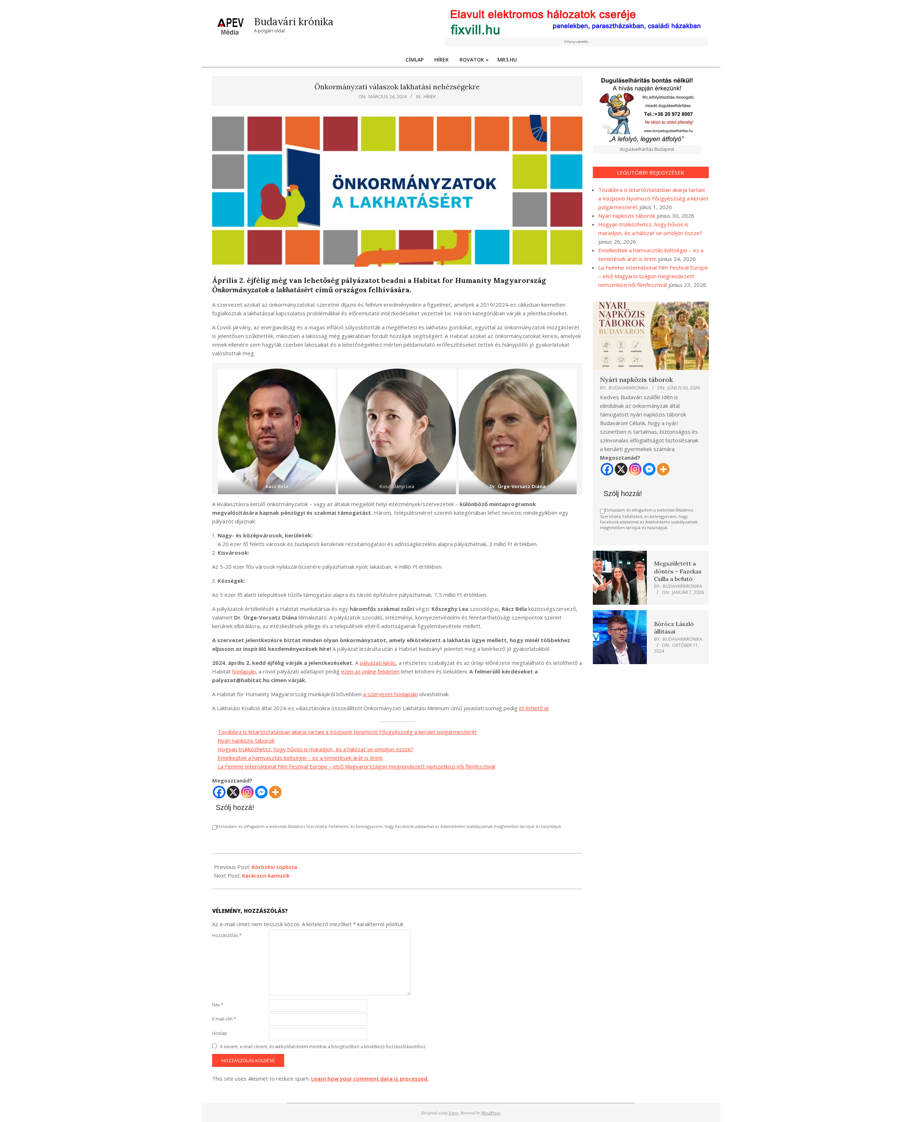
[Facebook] (219, 792)
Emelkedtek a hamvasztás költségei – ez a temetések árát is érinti (300, 757)
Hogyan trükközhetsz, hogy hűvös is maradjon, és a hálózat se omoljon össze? (315, 749)
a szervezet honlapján (390, 694)
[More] (275, 792)
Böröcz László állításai (674, 627)
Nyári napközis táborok (246, 740)
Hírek (430, 96)
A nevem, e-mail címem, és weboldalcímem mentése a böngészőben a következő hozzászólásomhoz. (323, 1047)
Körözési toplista (274, 866)
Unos (453, 1113)
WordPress (490, 1113)
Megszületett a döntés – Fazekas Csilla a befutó (678, 571)
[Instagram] (247, 792)
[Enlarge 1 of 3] (326, 378)
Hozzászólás (227, 935)
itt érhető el (534, 708)
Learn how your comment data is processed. (370, 1078)
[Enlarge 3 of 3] (567, 378)
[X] (233, 792)
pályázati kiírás (378, 662)
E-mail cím (224, 1019)
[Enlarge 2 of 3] (446, 378)
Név (218, 1005)
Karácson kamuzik (266, 875)
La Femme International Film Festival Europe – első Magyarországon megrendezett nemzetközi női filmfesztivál (356, 766)
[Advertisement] (651, 722)
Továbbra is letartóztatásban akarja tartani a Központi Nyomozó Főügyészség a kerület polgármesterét (347, 731)
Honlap (219, 1033)
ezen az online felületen (370, 671)
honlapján (244, 671)
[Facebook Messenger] (261, 792)
